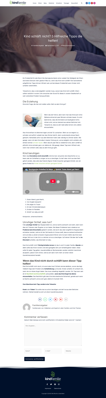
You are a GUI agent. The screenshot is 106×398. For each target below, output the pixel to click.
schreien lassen (38, 142)
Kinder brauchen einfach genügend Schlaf (48, 163)
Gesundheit (74, 3)
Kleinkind (51, 3)
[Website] (73, 351)
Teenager (66, 3)
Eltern (40, 3)
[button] (82, 3)
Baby (45, 3)
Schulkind (59, 3)
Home (34, 3)
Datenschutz (57, 388)
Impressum (48, 388)
